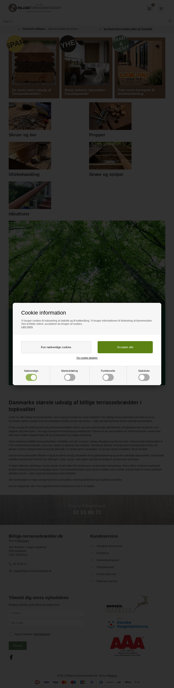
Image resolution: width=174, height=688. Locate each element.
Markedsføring (69, 370)
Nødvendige (31, 370)
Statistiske (144, 370)
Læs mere (27, 326)
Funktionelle (108, 370)
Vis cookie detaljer (87, 357)
